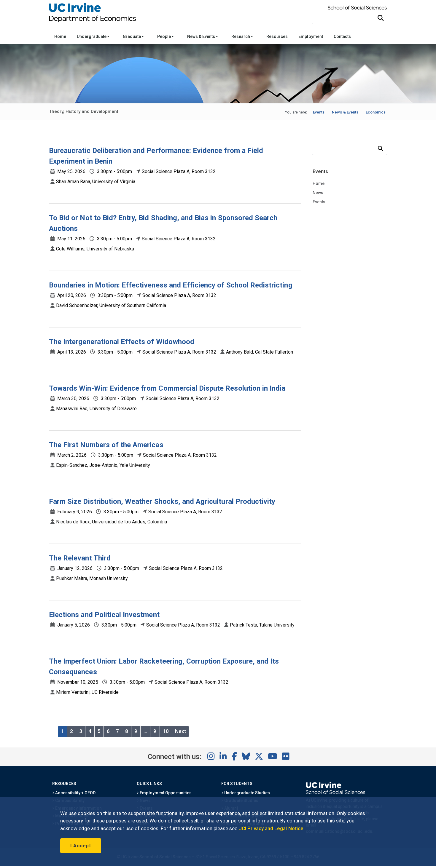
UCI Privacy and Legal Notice (270, 828)
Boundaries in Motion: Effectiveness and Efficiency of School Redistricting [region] (170, 285)
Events (319, 201)
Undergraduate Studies (246, 792)
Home (60, 36)
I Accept (80, 846)
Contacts (342, 36)
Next (180, 731)
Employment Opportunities (165, 792)
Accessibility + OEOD (75, 792)
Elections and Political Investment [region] (104, 615)
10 (166, 731)
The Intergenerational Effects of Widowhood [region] (121, 342)
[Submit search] (380, 18)
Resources (277, 36)
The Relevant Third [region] (80, 558)
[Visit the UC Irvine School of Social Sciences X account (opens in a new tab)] (259, 756)
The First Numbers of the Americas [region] (106, 445)
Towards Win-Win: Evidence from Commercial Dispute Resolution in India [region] (167, 388)
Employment (310, 36)
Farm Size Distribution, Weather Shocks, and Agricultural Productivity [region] (162, 501)
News (318, 192)
